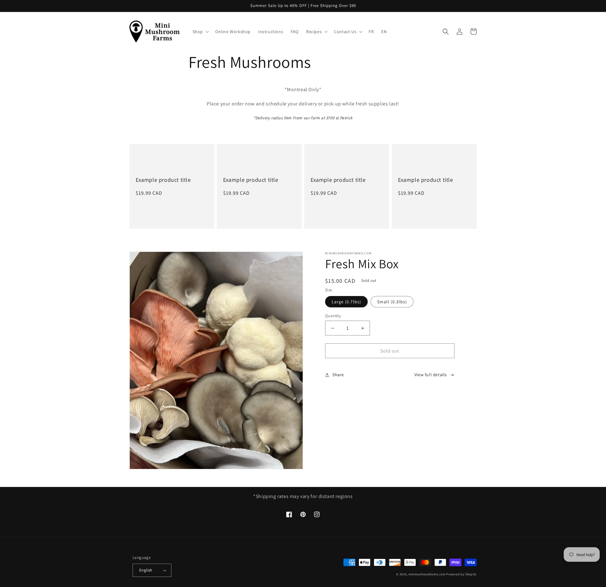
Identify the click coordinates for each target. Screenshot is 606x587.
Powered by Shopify (461, 574)
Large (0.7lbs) (346, 302)
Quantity (333, 315)
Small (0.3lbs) (392, 302)
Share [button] (338, 374)
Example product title (163, 179)
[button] (200, 31)
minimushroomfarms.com (427, 574)
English (145, 570)
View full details (430, 374)
